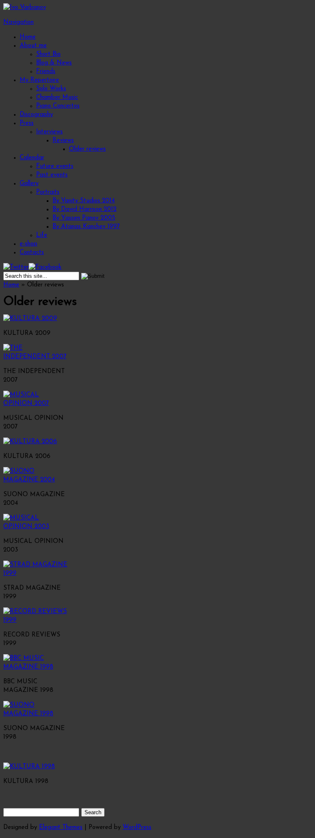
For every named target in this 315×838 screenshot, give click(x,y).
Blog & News (54, 63)
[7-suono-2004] (36, 480)
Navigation (18, 22)
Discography (36, 115)
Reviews (63, 140)
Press (27, 123)
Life (41, 235)
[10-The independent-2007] (36, 357)
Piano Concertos (58, 106)
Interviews (49, 132)
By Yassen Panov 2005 (83, 218)
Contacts (32, 253)
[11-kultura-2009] (30, 319)
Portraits (47, 192)
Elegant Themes (60, 827)
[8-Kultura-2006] (30, 442)
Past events (52, 175)
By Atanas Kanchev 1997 (86, 227)
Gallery (29, 184)
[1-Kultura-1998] (29, 767)
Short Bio (48, 54)
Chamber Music (57, 97)
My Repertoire (39, 80)
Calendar (32, 158)
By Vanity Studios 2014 (83, 201)
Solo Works (51, 89)
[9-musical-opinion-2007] (36, 404)
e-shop (28, 244)
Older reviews (87, 149)
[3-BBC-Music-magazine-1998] (36, 667)
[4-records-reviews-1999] (36, 620)
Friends (45, 72)
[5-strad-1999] (36, 573)
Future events (54, 166)
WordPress (137, 827)
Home (28, 37)
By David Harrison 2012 (84, 209)
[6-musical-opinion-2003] (36, 527)
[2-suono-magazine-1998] (36, 714)
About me (33, 46)
